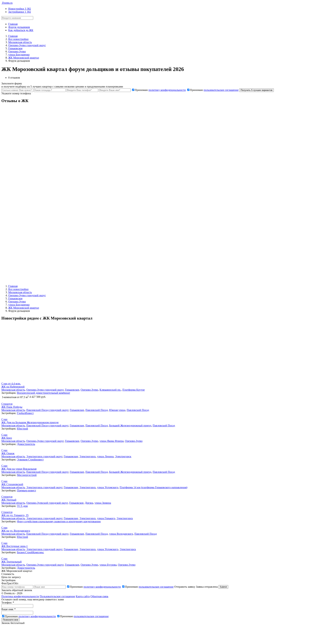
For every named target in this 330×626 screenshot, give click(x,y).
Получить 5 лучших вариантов (256, 90)
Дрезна (89, 502)
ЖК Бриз (6, 437)
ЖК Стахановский (12, 484)
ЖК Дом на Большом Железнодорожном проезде (30, 422)
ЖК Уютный (8, 499)
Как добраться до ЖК (20, 30)
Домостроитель (26, 444)
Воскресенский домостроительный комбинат (43, 392)
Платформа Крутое (133, 389)
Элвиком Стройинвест (30, 459)
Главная (13, 24)
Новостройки (19, 8)
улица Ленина (105, 456)
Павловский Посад (96, 410)
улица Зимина (103, 502)
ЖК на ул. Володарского (15, 530)
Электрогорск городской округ (44, 456)
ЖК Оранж (7, 453)
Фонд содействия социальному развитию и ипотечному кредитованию (59, 521)
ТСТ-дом (22, 505)
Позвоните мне (10, 619)
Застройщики (19, 11)
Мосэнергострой (27, 475)
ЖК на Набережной (13, 386)
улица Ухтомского (107, 487)
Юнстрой (22, 428)
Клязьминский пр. (110, 389)
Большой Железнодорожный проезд (130, 425)
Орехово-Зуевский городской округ (47, 502)
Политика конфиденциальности (20, 596)
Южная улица (117, 410)
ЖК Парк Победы (11, 406)
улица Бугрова (108, 564)
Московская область (13, 389)
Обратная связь (99, 596)
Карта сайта (83, 596)
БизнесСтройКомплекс (30, 552)
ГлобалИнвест (25, 413)
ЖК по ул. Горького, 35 (15, 515)
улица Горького (106, 518)
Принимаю (160, 90)
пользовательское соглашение (221, 90)
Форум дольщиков (19, 27)
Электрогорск (87, 456)
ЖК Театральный (11, 561)
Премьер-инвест (26, 490)
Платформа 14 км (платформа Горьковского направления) (153, 487)
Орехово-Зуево (89, 389)
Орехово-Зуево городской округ (45, 389)
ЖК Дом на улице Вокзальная (18, 468)
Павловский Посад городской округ (47, 410)
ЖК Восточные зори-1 (14, 546)
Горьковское (72, 389)
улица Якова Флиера (112, 441)
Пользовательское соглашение (57, 596)
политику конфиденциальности (167, 90)
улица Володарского (121, 533)
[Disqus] (165, 150)
